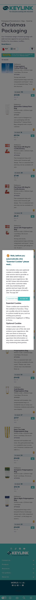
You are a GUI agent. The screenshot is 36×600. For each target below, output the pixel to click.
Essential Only (12, 298)
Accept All (24, 298)
